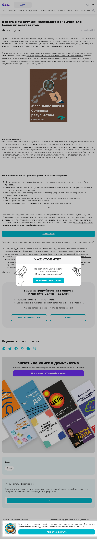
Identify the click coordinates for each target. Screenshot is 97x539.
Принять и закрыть (57, 532)
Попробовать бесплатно (48, 280)
